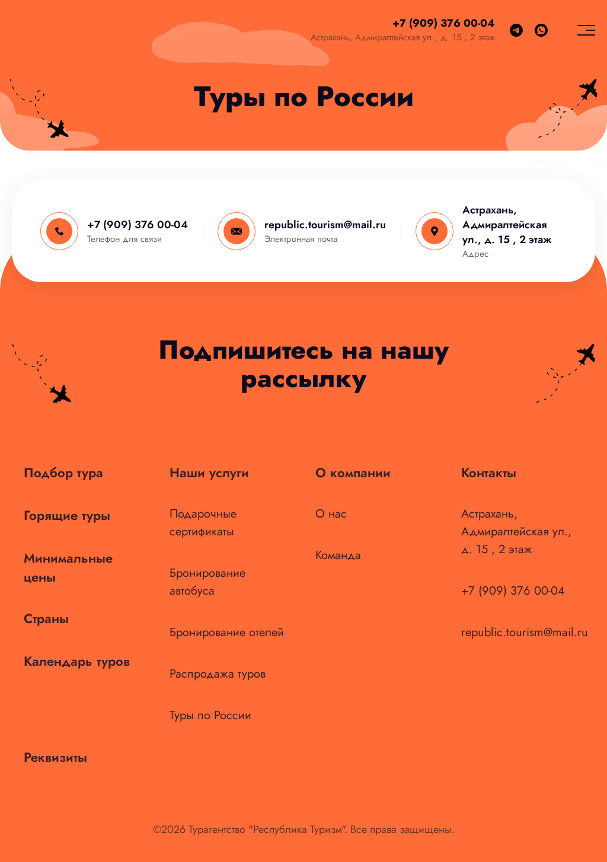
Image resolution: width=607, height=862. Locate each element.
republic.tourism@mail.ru (325, 224)
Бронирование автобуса (207, 581)
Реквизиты (55, 757)
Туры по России (210, 715)
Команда (338, 555)
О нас (331, 513)
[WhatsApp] (541, 30)
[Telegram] (516, 30)
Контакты (488, 472)
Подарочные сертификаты (203, 522)
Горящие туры (67, 515)
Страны (46, 618)
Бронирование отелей (227, 632)
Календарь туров (77, 661)
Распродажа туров (218, 673)
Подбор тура (63, 472)
